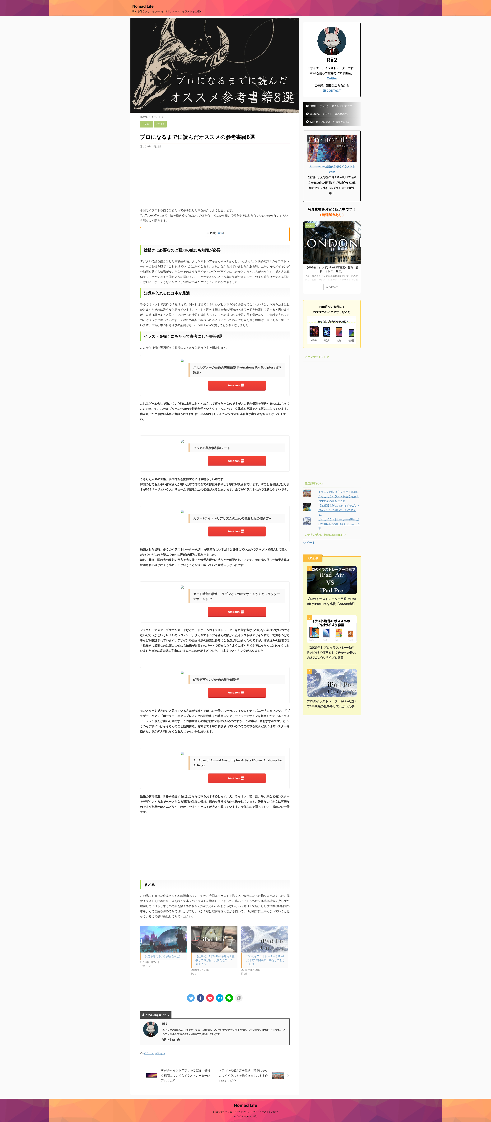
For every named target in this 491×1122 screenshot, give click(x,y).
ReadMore (331, 287)
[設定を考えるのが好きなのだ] (163, 939)
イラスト (149, 1053)
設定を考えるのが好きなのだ (162, 956)
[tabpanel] (332, 257)
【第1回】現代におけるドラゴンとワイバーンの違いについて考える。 (339, 510)
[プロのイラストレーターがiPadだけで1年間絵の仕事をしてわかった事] (264, 939)
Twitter (332, 78)
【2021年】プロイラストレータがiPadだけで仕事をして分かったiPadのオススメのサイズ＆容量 (331, 652)
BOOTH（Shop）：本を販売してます (331, 106)
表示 (220, 232)
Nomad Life (143, 6)
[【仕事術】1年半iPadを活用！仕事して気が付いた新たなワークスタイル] (214, 939)
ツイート (309, 543)
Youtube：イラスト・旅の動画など (330, 113)
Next (357, 257)
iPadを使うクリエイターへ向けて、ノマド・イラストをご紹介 (245, 1111)
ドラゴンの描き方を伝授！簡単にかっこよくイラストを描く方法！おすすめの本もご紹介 (338, 496)
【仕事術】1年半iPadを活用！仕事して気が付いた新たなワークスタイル (215, 960)
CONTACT (334, 90)
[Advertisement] (215, 177)
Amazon (234, 385)
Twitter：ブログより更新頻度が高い (330, 121)
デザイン (160, 1053)
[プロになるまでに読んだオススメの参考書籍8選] (219, 998)
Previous (306, 257)
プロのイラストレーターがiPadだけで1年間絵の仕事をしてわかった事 (265, 960)
